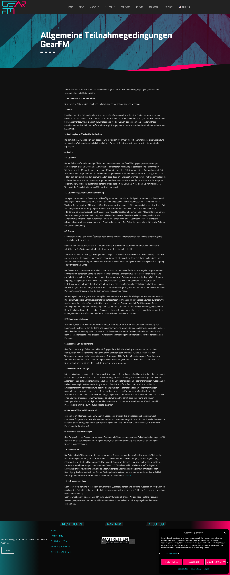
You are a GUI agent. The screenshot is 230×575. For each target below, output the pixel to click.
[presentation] (101, 540)
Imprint (206, 569)
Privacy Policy (196, 569)
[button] (224, 532)
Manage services (172, 553)
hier (129, 475)
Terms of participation (60, 546)
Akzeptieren (171, 561)
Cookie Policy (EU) (59, 541)
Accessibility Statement (61, 552)
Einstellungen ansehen (216, 561)
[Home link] (14, 7)
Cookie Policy (183, 569)
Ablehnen (193, 561)
